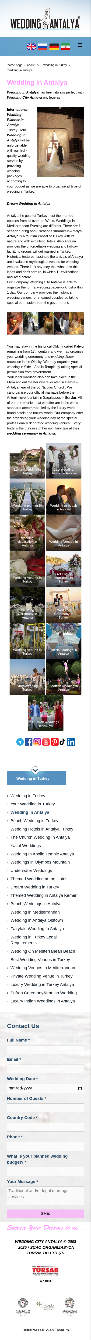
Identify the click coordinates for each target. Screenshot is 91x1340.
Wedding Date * (22, 1078)
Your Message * (22, 1181)
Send (45, 1213)
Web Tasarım (57, 1330)
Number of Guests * (26, 1098)
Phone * (15, 1137)
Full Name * (18, 1040)
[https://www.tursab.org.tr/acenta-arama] (45, 1274)
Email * (14, 1059)
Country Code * (22, 1117)
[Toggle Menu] (80, 45)
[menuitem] (45, 796)
